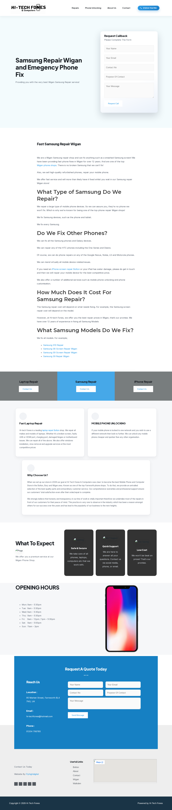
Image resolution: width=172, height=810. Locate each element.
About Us (111, 8)
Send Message (78, 715)
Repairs (75, 8)
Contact (126, 8)
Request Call (113, 103)
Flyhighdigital (32, 774)
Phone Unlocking (93, 8)
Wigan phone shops (47, 165)
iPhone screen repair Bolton (66, 269)
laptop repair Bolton (50, 430)
